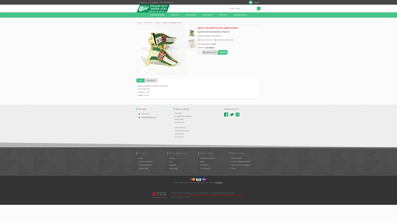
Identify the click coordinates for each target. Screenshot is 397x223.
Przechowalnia (205, 168)
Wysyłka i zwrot (143, 168)
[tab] (140, 80)
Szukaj (233, 168)
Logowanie (155, 2)
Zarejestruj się (143, 2)
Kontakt (172, 158)
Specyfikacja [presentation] (151, 80)
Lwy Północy (210, 48)
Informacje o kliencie (207, 158)
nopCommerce (218, 182)
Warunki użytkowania (145, 162)
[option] (191, 33)
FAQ (170, 162)
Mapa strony (173, 168)
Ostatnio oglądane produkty (240, 162)
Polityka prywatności (145, 165)
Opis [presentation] (140, 80)
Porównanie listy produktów (240, 165)
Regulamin (172, 165)
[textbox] (243, 8)
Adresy (202, 162)
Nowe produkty (236, 158)
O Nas (140, 158)
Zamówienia (204, 165)
